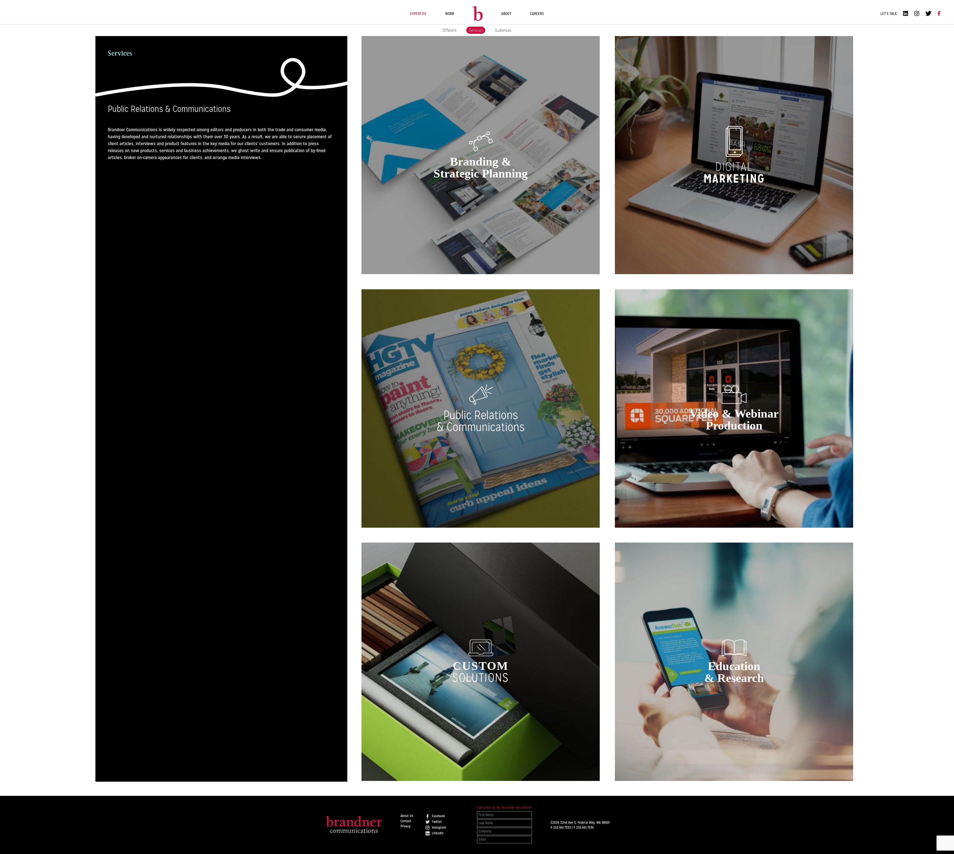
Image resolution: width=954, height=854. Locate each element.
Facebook (438, 816)
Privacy (405, 826)
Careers (537, 14)
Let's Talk (888, 14)
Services (476, 30)
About (506, 14)
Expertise (418, 14)
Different (449, 30)
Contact (405, 821)
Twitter (436, 822)
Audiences (503, 30)
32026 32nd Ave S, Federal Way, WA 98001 (580, 822)
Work (449, 14)
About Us (406, 816)
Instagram (438, 828)
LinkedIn (437, 833)
